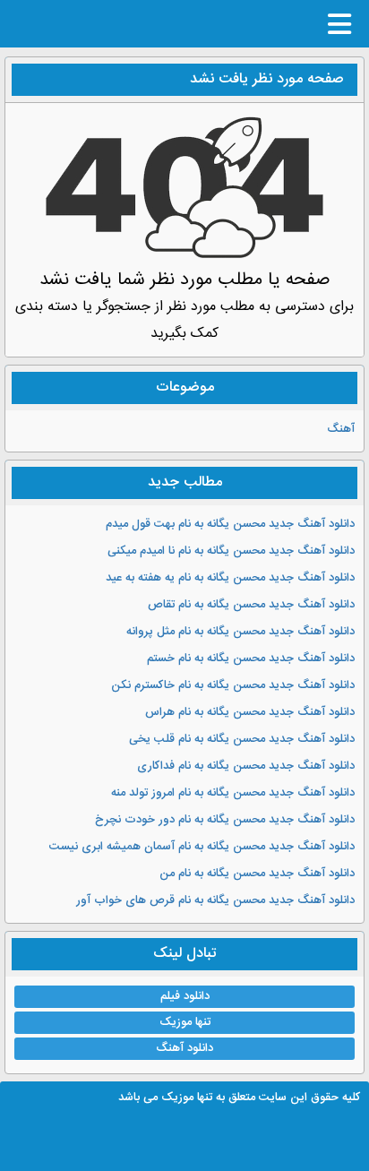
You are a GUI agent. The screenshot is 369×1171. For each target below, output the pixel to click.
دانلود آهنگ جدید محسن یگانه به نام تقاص (251, 605)
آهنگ (341, 429)
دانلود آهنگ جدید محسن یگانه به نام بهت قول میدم (230, 524)
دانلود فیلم (185, 996)
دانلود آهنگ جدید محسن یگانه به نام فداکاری (246, 766)
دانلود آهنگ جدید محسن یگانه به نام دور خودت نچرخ (225, 820)
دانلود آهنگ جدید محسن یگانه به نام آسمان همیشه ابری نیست (202, 847)
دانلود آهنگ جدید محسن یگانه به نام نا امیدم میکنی (231, 551)
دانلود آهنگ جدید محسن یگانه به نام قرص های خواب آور (215, 900)
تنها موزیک (184, 1022)
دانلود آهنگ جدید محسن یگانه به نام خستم (251, 658)
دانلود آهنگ (184, 1048)
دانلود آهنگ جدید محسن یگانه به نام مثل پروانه (240, 631)
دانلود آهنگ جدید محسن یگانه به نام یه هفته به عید (230, 578)
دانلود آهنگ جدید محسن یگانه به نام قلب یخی (242, 739)
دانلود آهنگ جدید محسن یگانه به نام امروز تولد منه (233, 793)
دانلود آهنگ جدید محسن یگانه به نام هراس (250, 712)
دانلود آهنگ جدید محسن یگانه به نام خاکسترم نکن (233, 685)
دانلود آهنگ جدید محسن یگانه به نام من (257, 873)
